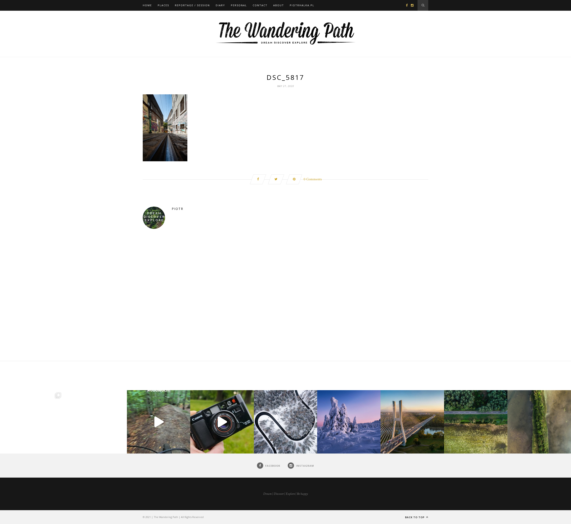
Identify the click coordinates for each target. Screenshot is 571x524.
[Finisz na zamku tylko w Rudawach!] (158, 422)
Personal (239, 5)
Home (147, 5)
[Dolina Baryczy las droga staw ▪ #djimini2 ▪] (475, 422)
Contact (260, 5)
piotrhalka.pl (302, 5)
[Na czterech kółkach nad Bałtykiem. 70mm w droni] (95, 422)
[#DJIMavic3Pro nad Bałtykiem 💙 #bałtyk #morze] (31, 422)
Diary (220, 5)
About (278, 5)
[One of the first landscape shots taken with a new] (349, 422)
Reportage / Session (192, 5)
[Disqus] (285, 304)
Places (163, 5)
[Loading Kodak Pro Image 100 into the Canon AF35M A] (222, 422)
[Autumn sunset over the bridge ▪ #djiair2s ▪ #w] (412, 422)
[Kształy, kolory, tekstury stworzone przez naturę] (539, 422)
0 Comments (313, 179)
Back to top (415, 517)
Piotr (177, 209)
